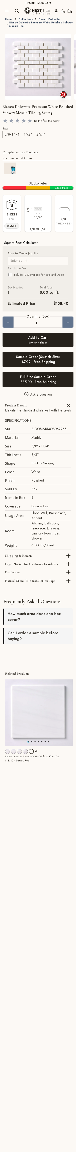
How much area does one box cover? (34, 616)
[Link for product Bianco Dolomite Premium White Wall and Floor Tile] (39, 712)
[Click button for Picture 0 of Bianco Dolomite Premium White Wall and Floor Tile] (28, 742)
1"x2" (28, 134)
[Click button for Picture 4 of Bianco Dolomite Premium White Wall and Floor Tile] (42, 742)
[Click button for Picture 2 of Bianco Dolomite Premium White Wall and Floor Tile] (35, 742)
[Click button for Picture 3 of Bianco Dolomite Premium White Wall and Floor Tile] (38, 742)
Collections (26, 19)
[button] (38, 67)
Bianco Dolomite (49, 19)
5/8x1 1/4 (11, 134)
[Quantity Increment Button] (67, 322)
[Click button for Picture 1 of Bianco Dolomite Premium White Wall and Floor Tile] (31, 742)
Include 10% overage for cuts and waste (39, 275)
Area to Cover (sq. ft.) (23, 253)
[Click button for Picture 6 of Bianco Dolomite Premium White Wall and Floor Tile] (48, 742)
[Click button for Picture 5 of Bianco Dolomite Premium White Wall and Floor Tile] (45, 742)
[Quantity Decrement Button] (8, 322)
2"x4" (41, 134)
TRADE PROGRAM (38, 3)
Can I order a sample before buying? (33, 636)
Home (9, 19)
